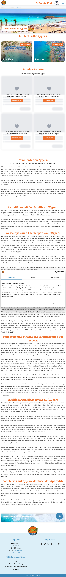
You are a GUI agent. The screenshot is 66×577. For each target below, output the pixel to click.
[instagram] (48, 544)
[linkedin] (51, 544)
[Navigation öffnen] (63, 2)
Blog (16, 561)
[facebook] (41, 544)
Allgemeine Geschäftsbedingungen (16, 566)
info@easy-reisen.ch (16, 552)
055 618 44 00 (45, 2)
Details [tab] (33, 277)
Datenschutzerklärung (16, 564)
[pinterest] (55, 544)
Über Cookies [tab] (54, 277)
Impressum (16, 569)
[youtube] (58, 544)
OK (54, 303)
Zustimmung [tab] (11, 277)
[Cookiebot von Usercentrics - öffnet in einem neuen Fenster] (56, 272)
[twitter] (45, 544)
